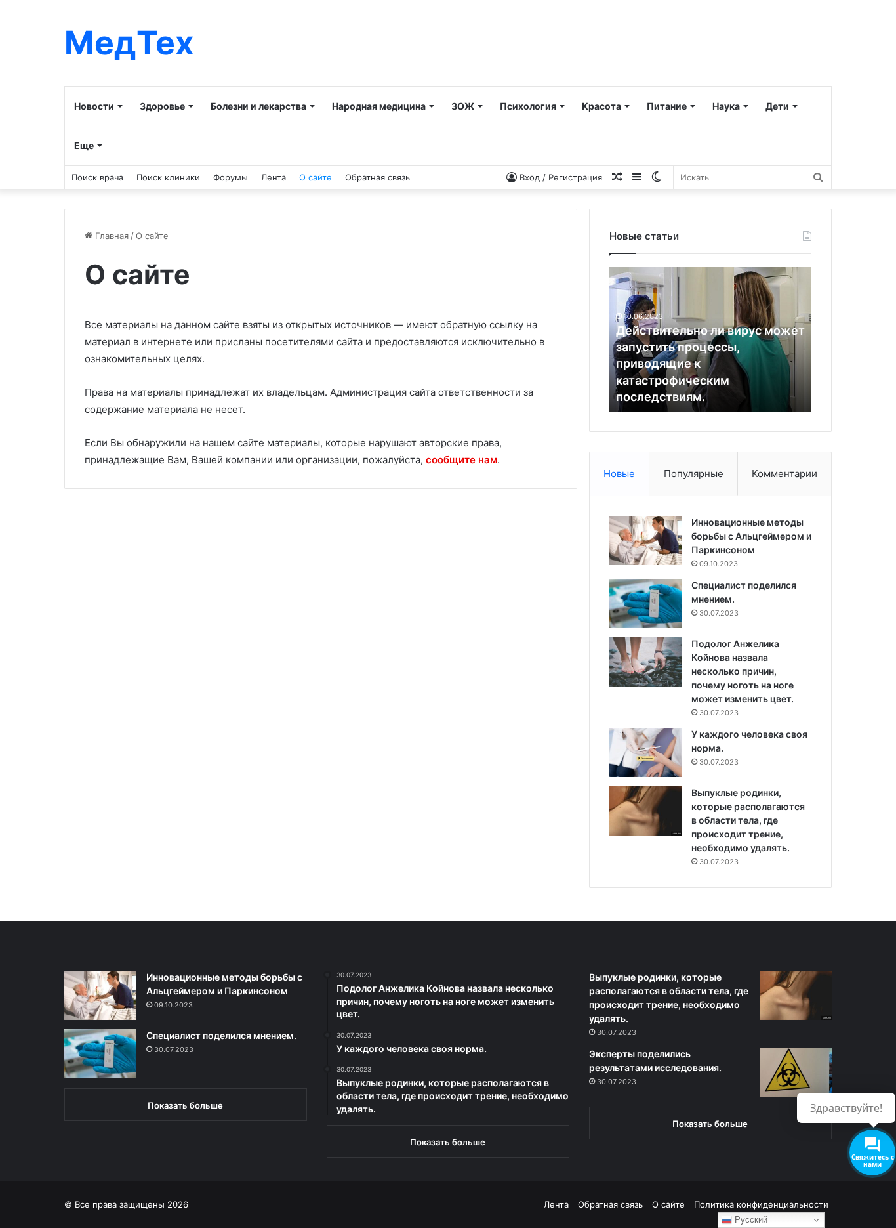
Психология (528, 106)
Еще (84, 145)
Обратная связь (377, 177)
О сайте (315, 177)
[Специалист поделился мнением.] (645, 603)
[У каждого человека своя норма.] (645, 752)
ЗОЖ (462, 106)
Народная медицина (379, 106)
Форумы (230, 177)
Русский (749, 1220)
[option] (710, 339)
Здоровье (162, 106)
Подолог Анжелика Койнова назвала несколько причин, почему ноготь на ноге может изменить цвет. (742, 671)
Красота (601, 106)
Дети (777, 106)
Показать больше (185, 1105)
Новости (94, 106)
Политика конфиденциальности (761, 1204)
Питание (667, 106)
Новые (619, 473)
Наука (726, 106)
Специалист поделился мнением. (221, 1035)
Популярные (693, 473)
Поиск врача (97, 177)
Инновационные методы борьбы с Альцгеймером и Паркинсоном (751, 536)
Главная (110, 235)
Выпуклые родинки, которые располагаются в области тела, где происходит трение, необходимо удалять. (748, 820)
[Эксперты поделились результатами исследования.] (796, 1072)
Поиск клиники (168, 177)
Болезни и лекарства (258, 106)
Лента (273, 177)
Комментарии (784, 473)
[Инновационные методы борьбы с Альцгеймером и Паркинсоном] (645, 540)
